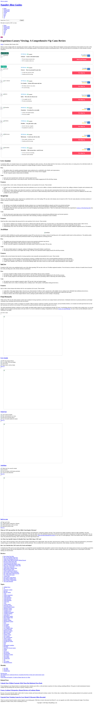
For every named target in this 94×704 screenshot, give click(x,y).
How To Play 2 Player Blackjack (11, 572)
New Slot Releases (8, 637)
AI (4, 17)
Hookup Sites (7, 9)
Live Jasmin (4, 358)
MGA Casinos (7, 633)
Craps (5, 603)
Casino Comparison (8, 595)
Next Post (3, 676)
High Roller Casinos (8, 616)
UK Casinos (6, 656)
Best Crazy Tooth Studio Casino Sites (12, 565)
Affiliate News (7, 587)
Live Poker (6, 625)
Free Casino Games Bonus (10, 577)
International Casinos (8, 621)
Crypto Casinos (7, 604)
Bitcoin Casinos (7, 592)
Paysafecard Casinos (8, 641)
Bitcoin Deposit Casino (9, 569)
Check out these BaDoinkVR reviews (46, 535)
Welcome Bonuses (8, 662)
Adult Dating (7, 11)
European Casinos (8, 609)
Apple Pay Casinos (8, 589)
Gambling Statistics (8, 613)
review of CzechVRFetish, (64, 308)
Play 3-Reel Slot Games (9, 574)
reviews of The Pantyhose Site (84, 208)
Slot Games (6, 652)
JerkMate (3, 465)
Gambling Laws (7, 611)
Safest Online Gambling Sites (10, 568)
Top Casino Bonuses (8, 581)
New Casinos (7, 636)
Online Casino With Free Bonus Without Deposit (15, 560)
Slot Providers (7, 653)
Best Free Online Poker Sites (10, 561)
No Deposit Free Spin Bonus (10, 563)
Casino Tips (6, 601)
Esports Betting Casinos (9, 607)
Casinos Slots (7, 576)
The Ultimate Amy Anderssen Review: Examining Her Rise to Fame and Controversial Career (22, 674)
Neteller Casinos (7, 634)
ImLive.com (4, 519)
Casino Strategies (7, 600)
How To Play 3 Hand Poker (10, 580)
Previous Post (4, 673)
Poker (5, 642)
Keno (5, 622)
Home (5, 8)
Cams (5, 13)
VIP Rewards (7, 658)
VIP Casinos (6, 657)
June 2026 (6, 669)
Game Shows (7, 615)
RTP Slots (6, 646)
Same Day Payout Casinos (10, 648)
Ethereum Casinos (8, 608)
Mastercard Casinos (8, 630)
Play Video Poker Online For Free (11, 573)
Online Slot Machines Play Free (11, 559)
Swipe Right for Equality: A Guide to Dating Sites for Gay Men (15, 677)
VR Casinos (6, 661)
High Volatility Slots (8, 617)
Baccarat (5, 591)
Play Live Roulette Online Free (11, 557)
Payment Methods (8, 640)
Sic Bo (5, 650)
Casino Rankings (7, 597)
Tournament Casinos (8, 654)
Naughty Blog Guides (11, 4)
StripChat (4, 411)
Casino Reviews (7, 599)
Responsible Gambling (9, 645)
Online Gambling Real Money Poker (12, 564)
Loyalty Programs (8, 629)
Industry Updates (7, 620)
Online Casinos (7, 638)
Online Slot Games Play (9, 567)
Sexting (5, 12)
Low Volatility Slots (8, 628)
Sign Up (2, 366)
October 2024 (7, 671)
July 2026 (6, 668)
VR (4, 16)
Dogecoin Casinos (8, 605)
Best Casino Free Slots (9, 556)
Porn (5, 15)
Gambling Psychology (9, 612)
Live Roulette (7, 626)
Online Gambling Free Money (10, 570)
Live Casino (6, 624)
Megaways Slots (7, 632)
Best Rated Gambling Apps (10, 578)
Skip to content (4, 1)
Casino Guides (7, 596)
